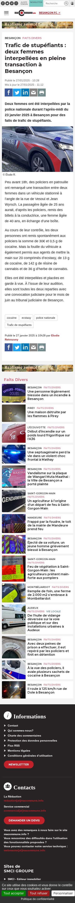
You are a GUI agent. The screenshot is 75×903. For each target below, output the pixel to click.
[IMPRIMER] (42, 92)
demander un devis (24, 820)
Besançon (13, 38)
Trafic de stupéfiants (19, 324)
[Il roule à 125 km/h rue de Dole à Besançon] (14, 690)
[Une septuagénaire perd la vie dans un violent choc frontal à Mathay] (14, 453)
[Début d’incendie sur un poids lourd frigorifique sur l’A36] (14, 432)
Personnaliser (63, 893)
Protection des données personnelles (32, 740)
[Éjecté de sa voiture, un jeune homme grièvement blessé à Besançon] (14, 543)
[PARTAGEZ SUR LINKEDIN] (25, 92)
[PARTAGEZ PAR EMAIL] (33, 92)
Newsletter (19, 764)
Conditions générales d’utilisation (30, 755)
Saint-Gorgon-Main (41, 493)
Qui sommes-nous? (20, 730)
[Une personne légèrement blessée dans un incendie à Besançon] (14, 392)
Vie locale (53, 611)
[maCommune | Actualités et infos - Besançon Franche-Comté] (25, 13)
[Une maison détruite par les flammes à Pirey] (14, 413)
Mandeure (35, 517)
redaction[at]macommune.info (23, 800)
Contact (13, 725)
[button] (66, 3)
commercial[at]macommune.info (25, 810)
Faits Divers (32, 38)
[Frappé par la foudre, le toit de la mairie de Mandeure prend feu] (14, 522)
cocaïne (12, 317)
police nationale (45, 317)
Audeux (33, 608)
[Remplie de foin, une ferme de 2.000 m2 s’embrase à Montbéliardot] (14, 592)
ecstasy (26, 317)
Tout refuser (39, 893)
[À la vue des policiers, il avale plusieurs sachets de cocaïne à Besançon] (14, 669)
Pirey (31, 408)
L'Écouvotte (37, 427)
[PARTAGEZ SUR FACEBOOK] (8, 92)
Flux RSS (14, 745)
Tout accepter (13, 893)
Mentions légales (19, 750)
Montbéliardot (39, 587)
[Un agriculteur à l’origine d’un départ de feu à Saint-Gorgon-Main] (14, 498)
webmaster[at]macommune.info (24, 850)
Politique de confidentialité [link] (37, 898)
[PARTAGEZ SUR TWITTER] (17, 92)
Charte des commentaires (24, 735)
